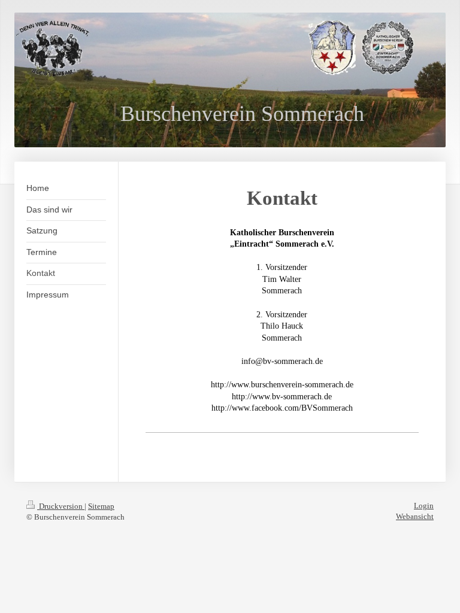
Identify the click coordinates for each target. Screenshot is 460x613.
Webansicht (415, 516)
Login (424, 505)
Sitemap (101, 506)
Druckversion (60, 506)
